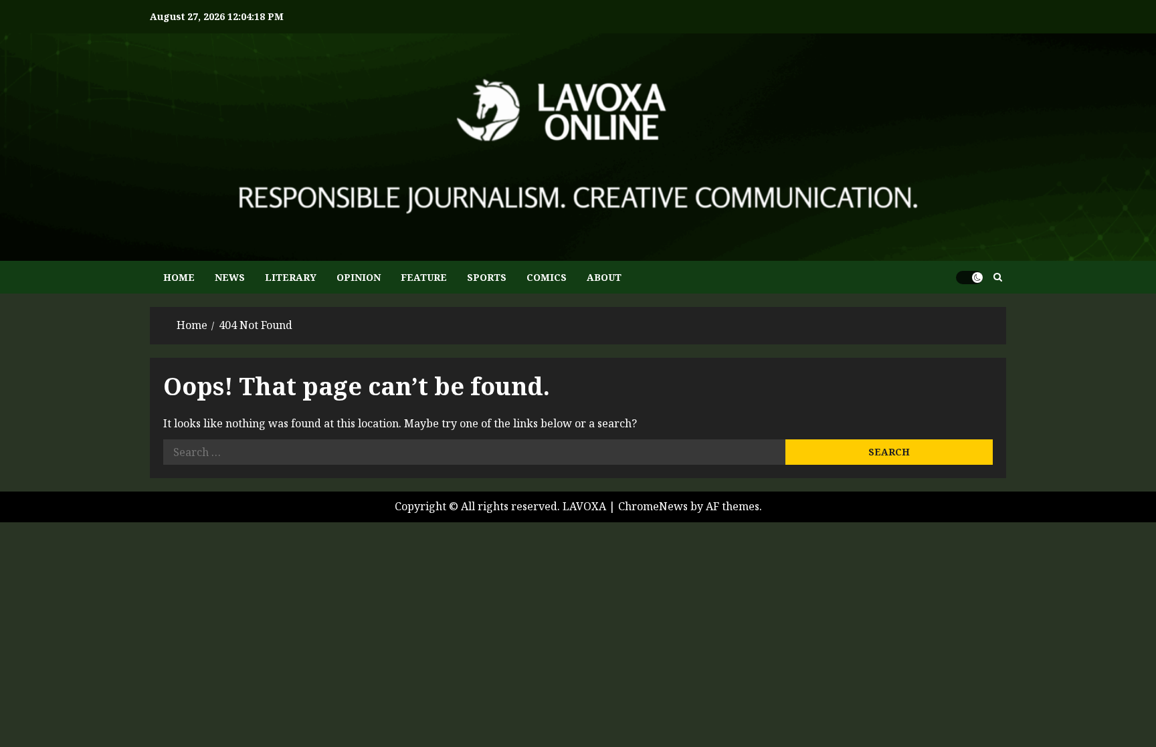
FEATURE (424, 277)
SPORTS (486, 277)
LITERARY (290, 277)
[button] (997, 277)
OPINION (358, 277)
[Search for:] (474, 452)
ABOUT (604, 277)
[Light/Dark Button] (969, 277)
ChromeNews (653, 506)
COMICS (546, 277)
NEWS (230, 277)
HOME (179, 277)
